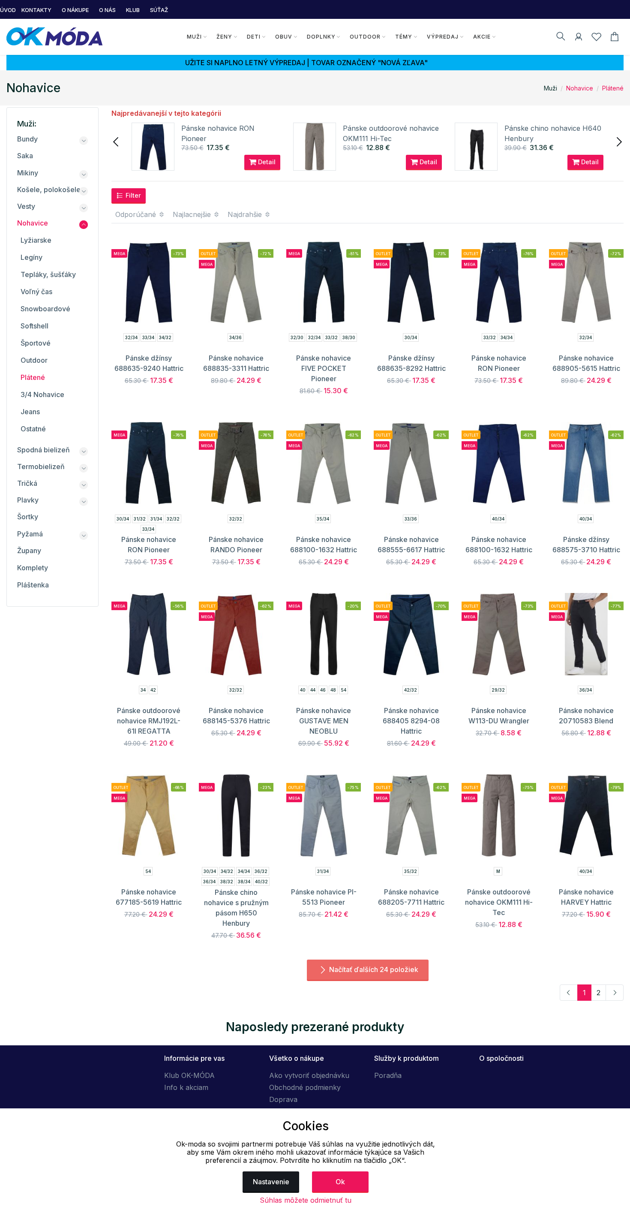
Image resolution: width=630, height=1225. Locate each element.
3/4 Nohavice (42, 394)
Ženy (224, 36)
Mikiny (27, 173)
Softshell (34, 326)
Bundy (27, 139)
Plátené (613, 88)
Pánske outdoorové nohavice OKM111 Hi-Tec (499, 902)
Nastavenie (271, 1181)
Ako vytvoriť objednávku (309, 1075)
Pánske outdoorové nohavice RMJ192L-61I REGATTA (148, 720)
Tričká (27, 483)
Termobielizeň (41, 466)
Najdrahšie (246, 214)
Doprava (283, 1099)
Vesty (26, 206)
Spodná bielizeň (43, 449)
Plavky (28, 500)
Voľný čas (36, 291)
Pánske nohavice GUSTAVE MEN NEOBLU (323, 720)
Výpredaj (443, 36)
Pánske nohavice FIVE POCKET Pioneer (323, 368)
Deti (254, 36)
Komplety (32, 567)
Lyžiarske (36, 240)
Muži (194, 36)
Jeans (30, 411)
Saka (25, 155)
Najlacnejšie (193, 214)
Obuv (283, 36)
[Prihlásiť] (578, 38)
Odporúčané (136, 214)
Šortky (27, 516)
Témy (403, 36)
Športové (36, 343)
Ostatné (33, 428)
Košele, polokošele (49, 189)
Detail (266, 162)
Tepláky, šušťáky (48, 274)
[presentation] (116, 141)
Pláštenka (33, 585)
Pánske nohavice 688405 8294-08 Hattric (411, 720)
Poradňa (388, 1075)
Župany (29, 550)
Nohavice (579, 88)
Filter (132, 195)
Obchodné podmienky (305, 1087)
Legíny (31, 257)
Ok (340, 1181)
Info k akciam (186, 1087)
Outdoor (365, 36)
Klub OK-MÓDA (189, 1075)
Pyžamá (30, 534)
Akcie (482, 36)
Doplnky (321, 36)
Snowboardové (45, 308)
